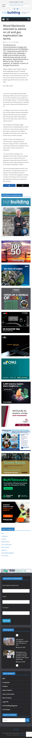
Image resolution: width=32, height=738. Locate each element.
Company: (5, 608)
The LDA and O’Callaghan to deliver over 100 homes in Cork (22, 642)
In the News (4, 555)
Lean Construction (6, 544)
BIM (2, 533)
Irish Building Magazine (7, 553)
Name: (4, 596)
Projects (3, 539)
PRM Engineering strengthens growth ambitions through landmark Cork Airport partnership (22, 655)
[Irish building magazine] (16, 12)
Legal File (4, 550)
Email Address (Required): (10, 585)
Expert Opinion (5, 542)
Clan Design (22, 735)
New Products (5, 547)
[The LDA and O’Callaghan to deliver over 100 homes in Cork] (9, 641)
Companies (4, 536)
